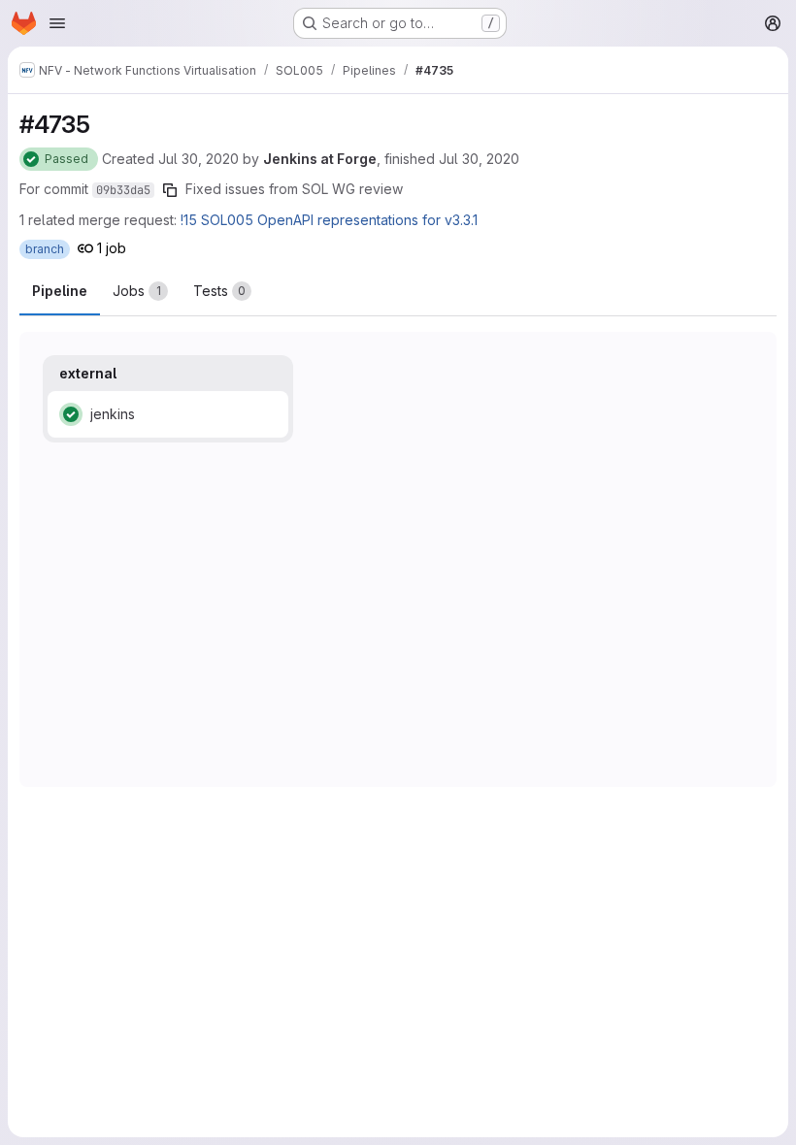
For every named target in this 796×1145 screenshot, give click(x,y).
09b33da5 (123, 190)
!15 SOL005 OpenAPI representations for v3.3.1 (329, 220)
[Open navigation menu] (57, 23)
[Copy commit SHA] (170, 190)
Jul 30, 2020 (198, 158)
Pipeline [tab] (59, 290)
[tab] (140, 291)
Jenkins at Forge (320, 158)
